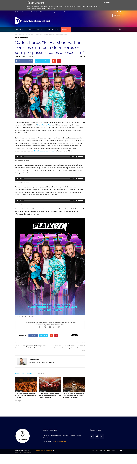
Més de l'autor (40, 374)
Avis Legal (50, 450)
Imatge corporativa (57, 12)
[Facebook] (113, 11)
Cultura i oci (25, 37)
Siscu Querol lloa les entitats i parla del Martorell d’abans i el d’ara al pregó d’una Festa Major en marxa (69, 348)
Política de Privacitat (40, 450)
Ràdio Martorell (52, 29)
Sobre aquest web (45, 12)
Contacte (66, 12)
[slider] (81, 156)
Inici (16, 34)
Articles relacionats (23, 374)
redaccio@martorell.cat (60, 441)
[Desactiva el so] (77, 157)
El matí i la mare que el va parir (44, 151)
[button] (119, 29)
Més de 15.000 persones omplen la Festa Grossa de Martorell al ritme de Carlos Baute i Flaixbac (73, 395)
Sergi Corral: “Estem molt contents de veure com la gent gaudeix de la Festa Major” (25, 395)
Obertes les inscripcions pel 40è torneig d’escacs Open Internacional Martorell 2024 (31, 347)
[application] (50, 157)
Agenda (65, 29)
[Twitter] (117, 11)
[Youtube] (120, 11)
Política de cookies (50, 8)
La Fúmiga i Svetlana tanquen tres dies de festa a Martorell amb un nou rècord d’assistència (50, 395)
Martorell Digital (34, 29)
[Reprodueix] (18, 157)
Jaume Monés (21, 56)
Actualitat (19, 29)
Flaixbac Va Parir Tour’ (44, 125)
